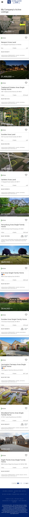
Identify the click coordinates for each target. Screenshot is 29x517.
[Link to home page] (14, 2)
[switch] (26, 37)
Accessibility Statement (10, 500)
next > (27, 483)
